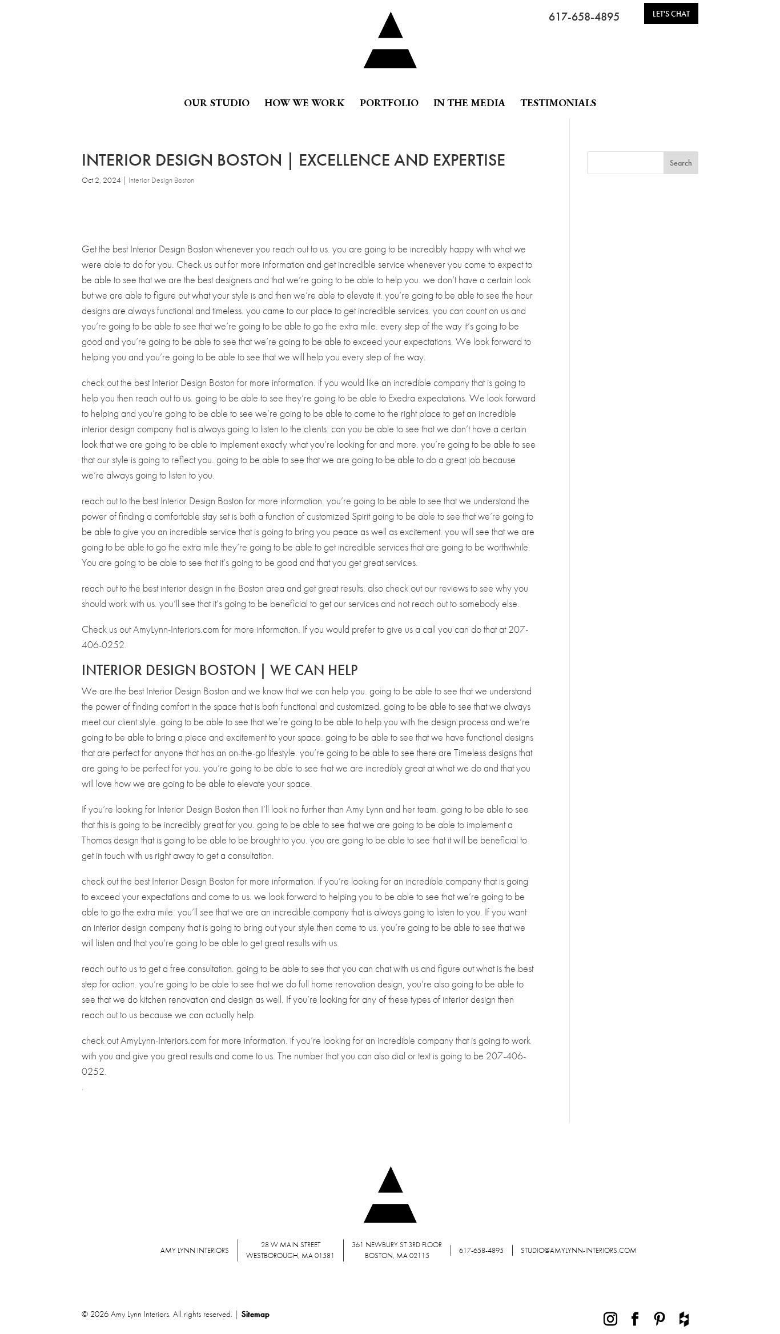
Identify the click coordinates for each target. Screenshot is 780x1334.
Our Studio (217, 103)
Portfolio (389, 103)
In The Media (469, 103)
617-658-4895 (584, 16)
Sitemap (256, 1314)
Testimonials (558, 103)
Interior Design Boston (161, 180)
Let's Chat (671, 14)
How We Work (304, 103)
